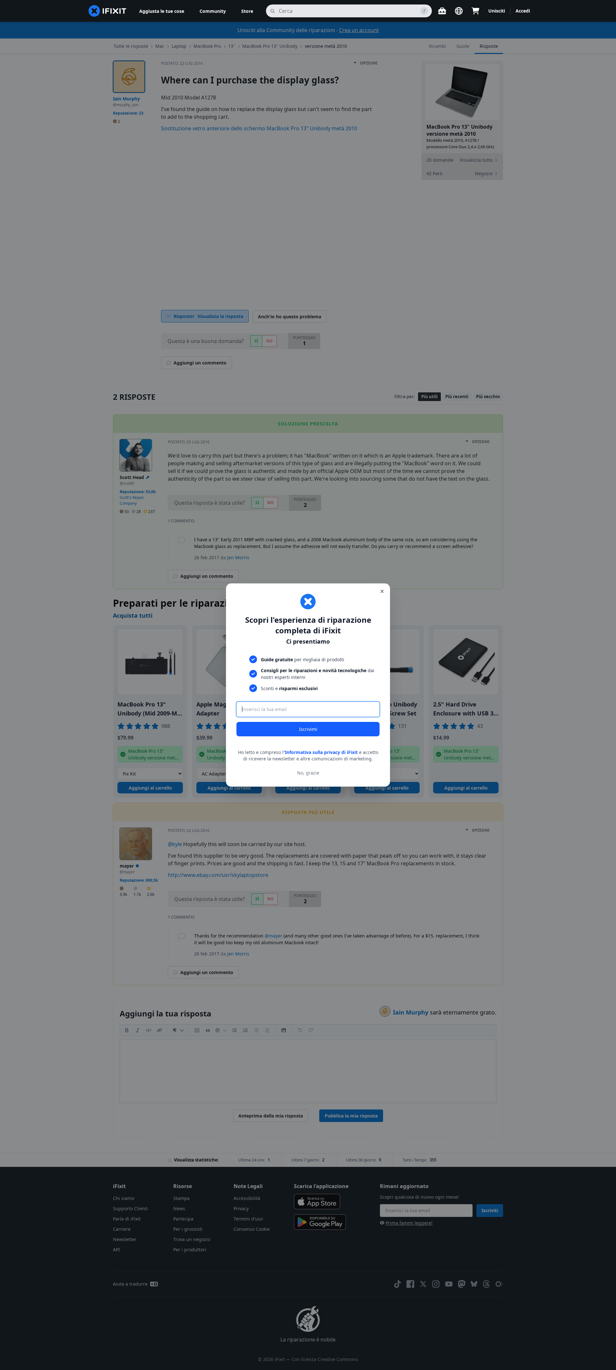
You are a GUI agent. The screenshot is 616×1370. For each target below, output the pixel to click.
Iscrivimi (308, 729)
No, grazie (308, 773)
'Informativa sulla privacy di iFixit (321, 752)
